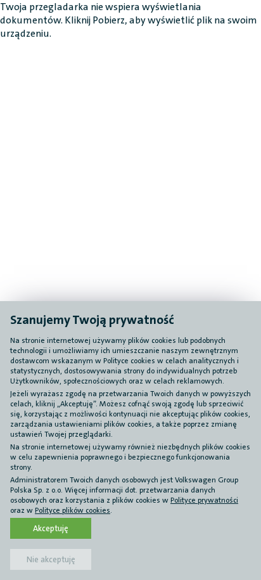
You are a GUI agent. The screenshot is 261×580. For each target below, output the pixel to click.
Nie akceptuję (51, 559)
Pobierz (108, 20)
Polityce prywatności (204, 500)
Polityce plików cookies (72, 510)
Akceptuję (50, 528)
